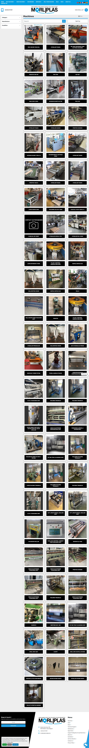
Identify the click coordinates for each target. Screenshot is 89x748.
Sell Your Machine (49, 1)
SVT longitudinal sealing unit (56, 513)
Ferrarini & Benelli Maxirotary (78, 428)
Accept (4, 744)
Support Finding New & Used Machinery (76, 732)
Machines (70, 720)
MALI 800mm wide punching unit (34, 318)
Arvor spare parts (55, 678)
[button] (10, 2)
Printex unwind (77, 128)
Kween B (33, 625)
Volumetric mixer (33, 291)
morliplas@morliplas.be (45, 733)
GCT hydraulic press (77, 345)
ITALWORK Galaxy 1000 (55, 209)
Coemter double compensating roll (78, 373)
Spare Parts (70, 730)
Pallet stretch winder (34, 705)
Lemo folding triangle (34, 485)
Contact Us (4, 3)
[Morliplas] (52, 720)
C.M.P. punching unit (33, 400)
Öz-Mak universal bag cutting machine (77, 47)
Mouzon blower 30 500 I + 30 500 (33, 457)
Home (2, 1)
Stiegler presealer (34, 345)
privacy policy (10, 742)
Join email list (79, 10)
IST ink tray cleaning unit (56, 457)
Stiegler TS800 (77, 155)
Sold (57, 1)
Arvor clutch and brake (33, 678)
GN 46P (78, 74)
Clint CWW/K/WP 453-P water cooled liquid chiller (33, 429)
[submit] (64, 21)
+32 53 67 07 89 (8, 10)
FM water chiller (33, 541)
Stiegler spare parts (77, 678)
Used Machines (20, 1)
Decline (9, 744)
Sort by (78, 21)
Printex (55, 318)
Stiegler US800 (55, 128)
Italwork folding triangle (77, 457)
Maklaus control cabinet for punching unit (56, 541)
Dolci (77, 291)
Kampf (56, 651)
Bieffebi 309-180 (56, 625)
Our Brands (30, 1)
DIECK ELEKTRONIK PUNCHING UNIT (77, 597)
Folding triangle (55, 400)
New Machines (10, 1)
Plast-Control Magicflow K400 (56, 263)
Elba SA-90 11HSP (34, 236)
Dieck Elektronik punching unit (33, 569)
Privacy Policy (71, 742)
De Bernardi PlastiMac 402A (56, 155)
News (62, 1)
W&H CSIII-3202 (33, 101)
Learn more (15, 744)
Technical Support (72, 726)
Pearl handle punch (55, 373)
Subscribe (13, 725)
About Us (67, 1)
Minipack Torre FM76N (33, 373)
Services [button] (38, 1)
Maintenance (71, 728)
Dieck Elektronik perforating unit (55, 428)
